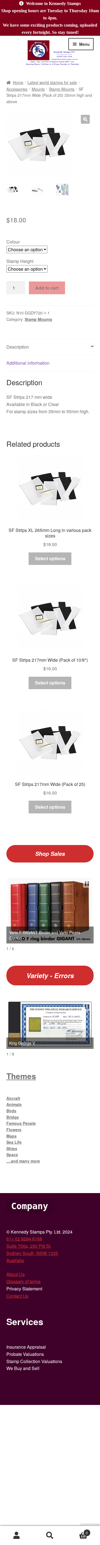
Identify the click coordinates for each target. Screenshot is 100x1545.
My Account (16, 1535)
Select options (50, 558)
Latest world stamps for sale (52, 82)
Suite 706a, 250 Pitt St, (28, 1246)
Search (50, 1535)
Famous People (21, 1123)
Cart (77, 1530)
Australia (15, 1260)
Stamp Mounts (61, 89)
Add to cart (47, 288)
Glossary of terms (23, 1281)
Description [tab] (17, 347)
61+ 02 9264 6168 (24, 1239)
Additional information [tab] (27, 363)
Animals (14, 1104)
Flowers (13, 1129)
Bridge (12, 1117)
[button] (85, 119)
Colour (13, 242)
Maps (11, 1136)
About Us (15, 1274)
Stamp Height (19, 261)
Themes (21, 1076)
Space (12, 1154)
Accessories (17, 89)
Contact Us (17, 1296)
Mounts (38, 89)
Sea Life (14, 1142)
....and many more (23, 1161)
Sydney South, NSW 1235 (32, 1253)
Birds (11, 1110)
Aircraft (13, 1098)
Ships (11, 1148)
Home (18, 82)
